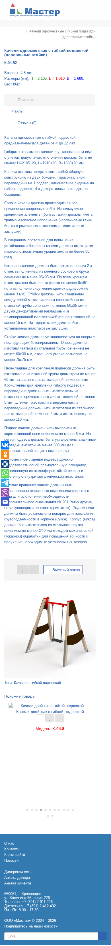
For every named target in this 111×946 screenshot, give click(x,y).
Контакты (12, 849)
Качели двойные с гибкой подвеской (50, 711)
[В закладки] (22, 569)
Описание (25, 100)
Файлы (17, 111)
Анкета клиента (17, 883)
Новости (11, 860)
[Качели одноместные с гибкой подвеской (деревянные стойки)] (50, 632)
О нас (9, 843)
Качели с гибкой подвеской (37, 683)
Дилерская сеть (18, 872)
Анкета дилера (17, 877)
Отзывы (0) (26, 123)
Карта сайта (14, 855)
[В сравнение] (33, 569)
